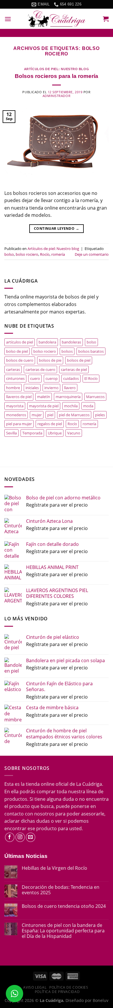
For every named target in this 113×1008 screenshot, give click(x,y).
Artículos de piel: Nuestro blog (56, 69)
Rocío (45, 254)
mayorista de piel (44, 405)
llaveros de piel (19, 396)
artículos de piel (19, 342)
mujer (37, 414)
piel (50, 414)
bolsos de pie (50, 360)
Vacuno (73, 433)
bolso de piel (17, 351)
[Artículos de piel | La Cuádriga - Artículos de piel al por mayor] (56, 19)
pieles (100, 414)
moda (88, 405)
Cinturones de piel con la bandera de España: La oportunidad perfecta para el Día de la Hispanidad (63, 931)
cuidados (71, 378)
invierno (51, 387)
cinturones (15, 378)
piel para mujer (19, 423)
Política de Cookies (68, 987)
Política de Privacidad (57, 991)
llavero (70, 387)
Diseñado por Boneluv (86, 1000)
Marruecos (95, 396)
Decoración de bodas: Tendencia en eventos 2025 (60, 889)
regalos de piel (49, 423)
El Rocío (91, 378)
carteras (13, 369)
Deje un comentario (92, 254)
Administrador (56, 96)
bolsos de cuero (19, 360)
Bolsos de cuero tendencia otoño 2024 (64, 906)
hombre (13, 387)
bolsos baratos (91, 351)
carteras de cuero (40, 369)
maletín (43, 396)
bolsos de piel (78, 360)
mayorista (14, 405)
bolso (9, 254)
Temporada (32, 433)
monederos (16, 414)
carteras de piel (74, 369)
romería (58, 254)
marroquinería (68, 396)
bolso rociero (27, 254)
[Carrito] (106, 18)
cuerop (51, 378)
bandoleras (71, 342)
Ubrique (55, 433)
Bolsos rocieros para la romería (56, 76)
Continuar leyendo (56, 228)
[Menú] (7, 19)
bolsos (67, 351)
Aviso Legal (34, 987)
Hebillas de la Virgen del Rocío (54, 868)
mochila (71, 405)
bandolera (47, 342)
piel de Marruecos (74, 414)
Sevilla (11, 433)
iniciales (32, 387)
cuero (35, 378)
